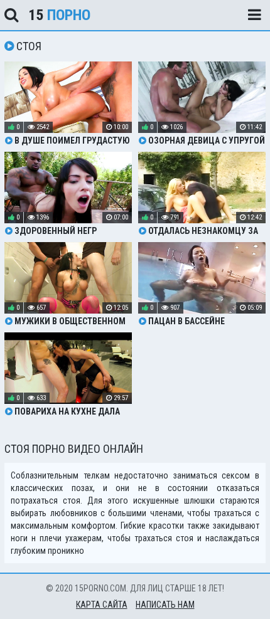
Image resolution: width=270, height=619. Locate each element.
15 (59, 15)
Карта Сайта (101, 605)
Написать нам (165, 605)
